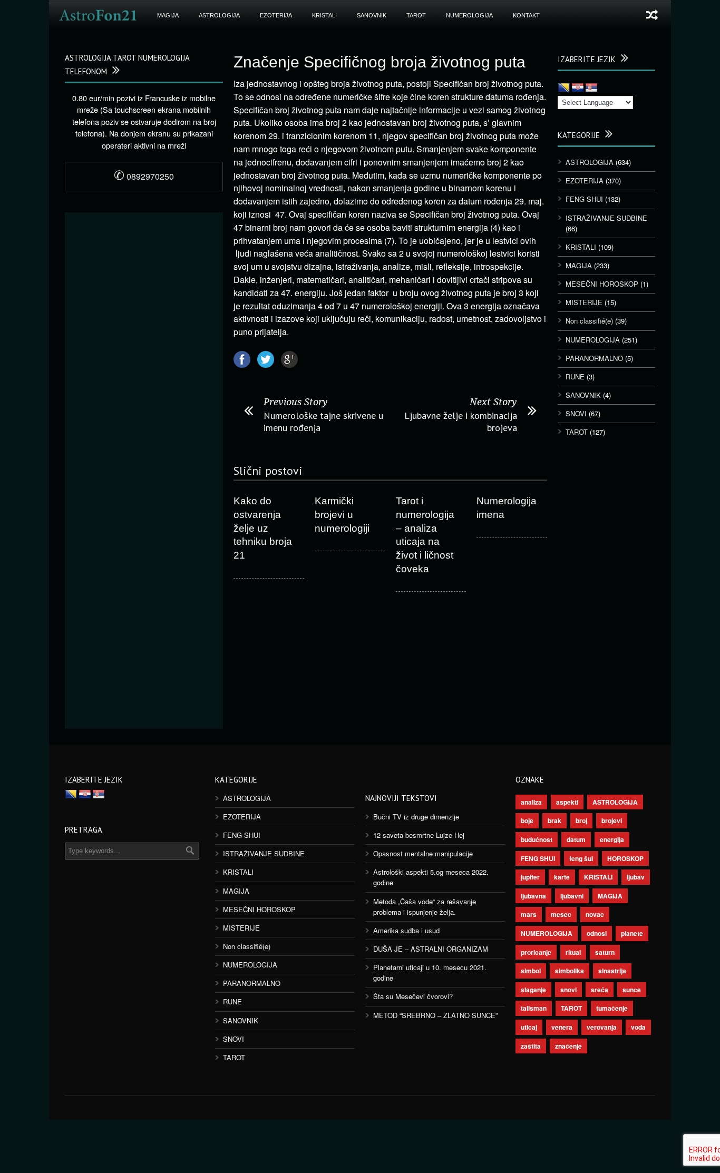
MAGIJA (168, 15)
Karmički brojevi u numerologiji (342, 514)
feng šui (581, 858)
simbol (531, 970)
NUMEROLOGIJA (469, 15)
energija (612, 839)
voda (638, 1027)
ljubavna (533, 896)
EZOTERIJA (276, 15)
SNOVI (576, 413)
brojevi (611, 820)
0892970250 (144, 176)
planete (632, 933)
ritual (573, 952)
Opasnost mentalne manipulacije (423, 853)
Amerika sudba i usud (406, 930)
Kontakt (526, 15)
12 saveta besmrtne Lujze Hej (418, 835)
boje (527, 820)
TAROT (416, 15)
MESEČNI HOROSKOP (602, 284)
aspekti (567, 802)
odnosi (597, 933)
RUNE (575, 377)
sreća (599, 989)
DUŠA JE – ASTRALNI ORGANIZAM (430, 949)
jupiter (530, 877)
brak (554, 820)
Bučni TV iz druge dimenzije (416, 817)
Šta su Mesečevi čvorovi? (413, 996)
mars (529, 914)
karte (562, 877)
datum (576, 839)
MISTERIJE (584, 302)
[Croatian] (577, 88)
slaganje (533, 989)
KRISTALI (324, 15)
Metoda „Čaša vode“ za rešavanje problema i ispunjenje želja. (424, 906)
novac (595, 914)
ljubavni (571, 896)
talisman (534, 1008)
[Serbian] (591, 88)
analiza (531, 802)
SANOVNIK (371, 15)
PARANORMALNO (594, 358)
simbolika (569, 970)
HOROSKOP (625, 858)
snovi (568, 989)
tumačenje (612, 1008)
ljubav (636, 877)
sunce (631, 989)
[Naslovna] (98, 15)
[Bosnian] (564, 88)
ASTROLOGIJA (219, 15)
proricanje (536, 952)
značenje (568, 1046)
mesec (561, 914)
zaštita (531, 1046)
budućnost (536, 839)
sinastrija (612, 970)
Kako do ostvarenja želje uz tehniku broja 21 (262, 528)
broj (581, 820)
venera (561, 1027)
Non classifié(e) (589, 321)
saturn (605, 952)
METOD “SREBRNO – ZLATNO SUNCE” (435, 1015)
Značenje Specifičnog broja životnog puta (379, 62)
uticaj (529, 1027)
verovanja (602, 1027)
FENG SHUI (584, 199)
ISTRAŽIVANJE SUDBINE (606, 218)
